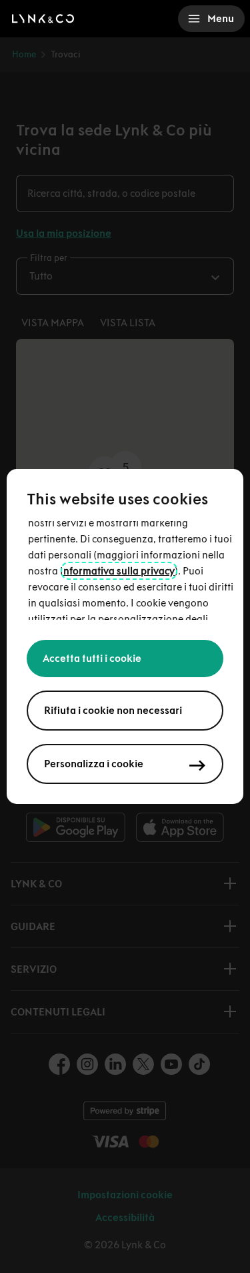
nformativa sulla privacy (119, 570)
